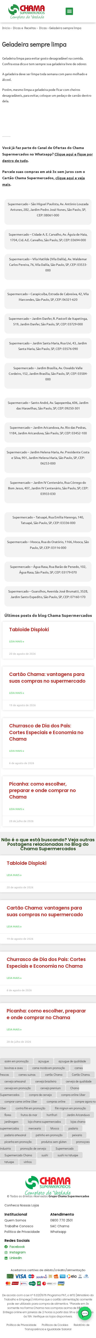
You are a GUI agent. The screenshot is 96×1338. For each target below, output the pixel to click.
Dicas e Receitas (24, 28)
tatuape (9, 1162)
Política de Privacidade (21, 1325)
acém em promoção (16, 1061)
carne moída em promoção (48, 1068)
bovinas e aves (13, 1068)
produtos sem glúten (54, 1142)
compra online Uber (73, 1095)
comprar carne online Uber (20, 1101)
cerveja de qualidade (79, 1081)
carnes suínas (27, 1074)
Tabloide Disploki (29, 629)
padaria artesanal (15, 1135)
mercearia (35, 1128)
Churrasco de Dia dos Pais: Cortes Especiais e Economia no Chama (46, 732)
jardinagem (11, 1121)
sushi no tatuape (68, 1155)
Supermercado (65, 1148)
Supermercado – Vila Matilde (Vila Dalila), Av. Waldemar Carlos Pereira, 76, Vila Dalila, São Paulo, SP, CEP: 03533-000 (48, 264)
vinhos (28, 1162)
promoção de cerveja (33, 1148)
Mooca (54, 1128)
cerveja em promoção (17, 1088)
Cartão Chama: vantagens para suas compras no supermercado (47, 677)
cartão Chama (53, 1074)
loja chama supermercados (44, 1121)
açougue (43, 1061)
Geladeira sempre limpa (65, 28)
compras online (56, 1101)
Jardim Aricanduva (78, 1115)
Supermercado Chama (18, 1155)
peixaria (77, 1135)
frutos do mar (29, 1115)
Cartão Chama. (81, 1074)
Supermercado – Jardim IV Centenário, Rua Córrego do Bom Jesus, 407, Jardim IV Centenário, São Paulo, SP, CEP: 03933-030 (48, 488)
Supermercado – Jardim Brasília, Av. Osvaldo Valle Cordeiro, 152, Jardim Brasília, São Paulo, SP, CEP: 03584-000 (48, 373)
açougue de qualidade (72, 1061)
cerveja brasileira (45, 1081)
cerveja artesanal (15, 1081)
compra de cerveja (40, 1095)
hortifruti (52, 1115)
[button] (69, 11)
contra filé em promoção (30, 1108)
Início (6, 28)
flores (7, 1115)
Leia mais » (16, 641)
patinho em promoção (49, 1135)
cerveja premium (50, 1088)
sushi (45, 1155)
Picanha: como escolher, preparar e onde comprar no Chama (42, 790)
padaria (73, 1128)
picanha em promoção (18, 1142)
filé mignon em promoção (70, 1108)
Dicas (43, 28)
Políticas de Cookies (55, 1325)
